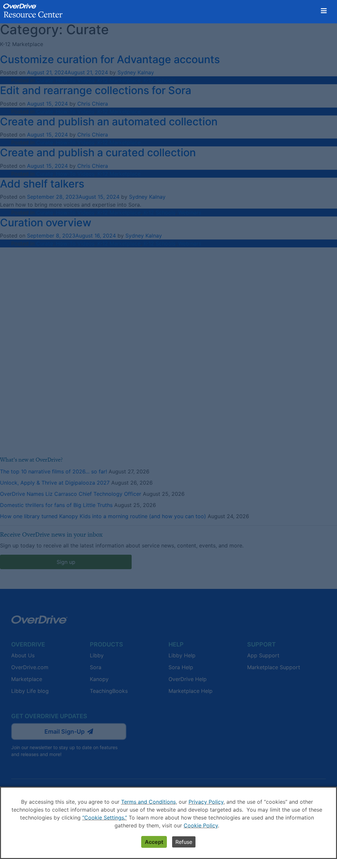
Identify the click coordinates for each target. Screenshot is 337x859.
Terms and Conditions (148, 801)
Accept (154, 842)
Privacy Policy (206, 801)
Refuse (183, 842)
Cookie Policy (201, 825)
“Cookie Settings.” (104, 817)
